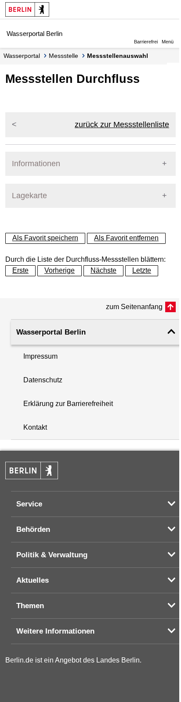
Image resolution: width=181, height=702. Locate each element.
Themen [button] (30, 606)
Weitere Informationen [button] (55, 631)
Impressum (40, 356)
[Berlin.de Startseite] (27, 9)
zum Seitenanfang (134, 306)
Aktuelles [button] (32, 580)
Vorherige (59, 270)
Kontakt (35, 427)
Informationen (36, 163)
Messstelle (63, 55)
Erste (20, 270)
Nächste (103, 270)
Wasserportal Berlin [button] (51, 332)
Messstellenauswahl (117, 55)
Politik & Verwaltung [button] (51, 555)
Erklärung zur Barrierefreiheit (68, 403)
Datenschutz (42, 380)
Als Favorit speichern (45, 238)
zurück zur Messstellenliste (122, 124)
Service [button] (29, 504)
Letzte (141, 270)
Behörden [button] (33, 529)
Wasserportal (22, 55)
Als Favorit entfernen (126, 238)
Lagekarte (29, 195)
